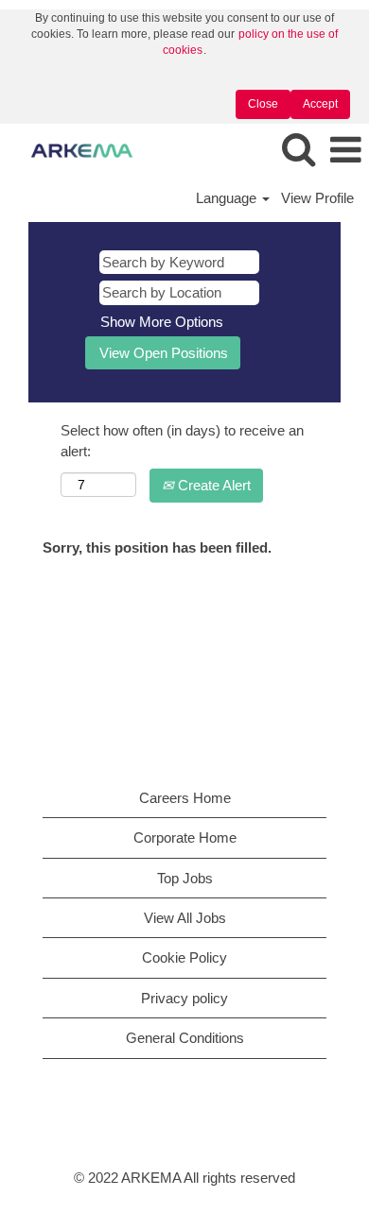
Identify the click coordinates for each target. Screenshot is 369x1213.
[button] (345, 151)
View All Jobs (185, 918)
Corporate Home (185, 837)
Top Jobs (185, 878)
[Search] (298, 150)
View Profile (317, 198)
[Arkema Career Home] (74, 150)
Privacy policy (184, 998)
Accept (320, 104)
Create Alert (212, 485)
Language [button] (228, 198)
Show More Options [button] (161, 322)
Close (263, 104)
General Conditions (185, 1038)
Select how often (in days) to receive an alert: (182, 440)
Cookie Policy (184, 957)
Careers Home (185, 798)
